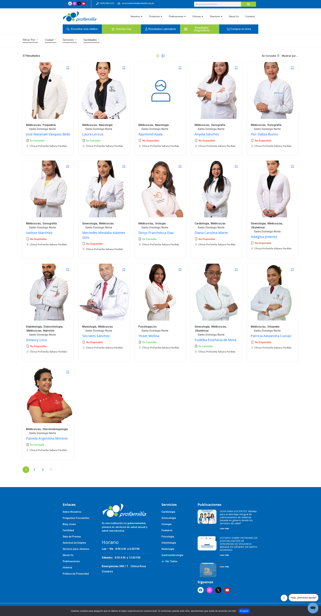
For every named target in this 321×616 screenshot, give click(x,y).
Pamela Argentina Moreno (47, 438)
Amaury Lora (36, 340)
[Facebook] (70, 3)
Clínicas (196, 16)
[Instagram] (74, 3)
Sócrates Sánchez (96, 336)
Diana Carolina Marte (211, 232)
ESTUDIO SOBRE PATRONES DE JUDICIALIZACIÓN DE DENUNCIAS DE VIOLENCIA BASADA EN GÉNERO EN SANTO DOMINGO (239, 543)
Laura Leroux (92, 134)
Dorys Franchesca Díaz (156, 232)
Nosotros (135, 16)
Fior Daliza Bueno (264, 134)
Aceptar (244, 610)
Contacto (250, 16)
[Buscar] (248, 4)
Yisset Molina (148, 336)
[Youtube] (83, 3)
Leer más (224, 528)
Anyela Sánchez (207, 134)
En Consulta (269, 55)
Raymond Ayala (150, 134)
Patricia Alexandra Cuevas (271, 336)
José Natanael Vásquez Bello (48, 134)
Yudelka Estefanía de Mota (215, 340)
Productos (154, 16)
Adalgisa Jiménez (264, 236)
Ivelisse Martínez (39, 232)
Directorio (215, 16)
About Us (234, 16)
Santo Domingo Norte (42, 129)
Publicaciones (176, 16)
